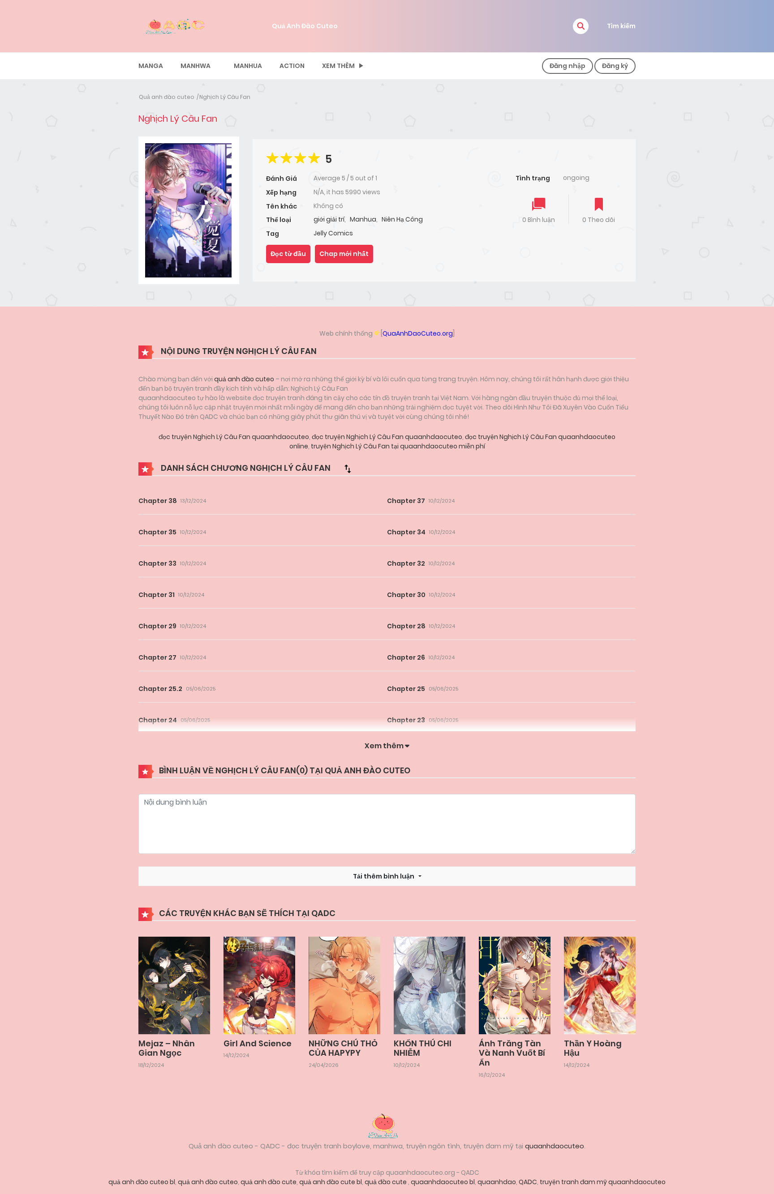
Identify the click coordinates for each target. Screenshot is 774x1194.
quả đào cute (386, 1181)
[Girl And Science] (259, 985)
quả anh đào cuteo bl (141, 1181)
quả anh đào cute (269, 1181)
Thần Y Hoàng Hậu (593, 1048)
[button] (581, 26)
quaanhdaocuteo (554, 1146)
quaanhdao (496, 1181)
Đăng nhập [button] (567, 65)
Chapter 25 (406, 688)
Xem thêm (338, 65)
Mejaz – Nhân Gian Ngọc (166, 1048)
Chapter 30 (406, 594)
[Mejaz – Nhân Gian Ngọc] (174, 985)
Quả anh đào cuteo (166, 97)
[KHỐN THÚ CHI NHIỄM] (429, 985)
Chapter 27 (157, 657)
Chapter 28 (406, 626)
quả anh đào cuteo (244, 379)
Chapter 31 (156, 594)
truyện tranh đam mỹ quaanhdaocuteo (603, 1181)
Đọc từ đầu (288, 253)
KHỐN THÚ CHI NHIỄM (423, 1048)
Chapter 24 (157, 720)
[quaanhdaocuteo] (176, 25)
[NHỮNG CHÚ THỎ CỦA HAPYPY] (344, 985)
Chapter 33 (157, 563)
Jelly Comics (333, 233)
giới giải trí (329, 219)
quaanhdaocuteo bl (443, 1181)
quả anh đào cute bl (330, 1181)
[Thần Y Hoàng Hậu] (600, 985)
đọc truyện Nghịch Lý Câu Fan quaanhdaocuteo (234, 436)
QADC (528, 1181)
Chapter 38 (157, 500)
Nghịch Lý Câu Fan (224, 97)
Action (292, 65)
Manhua (248, 65)
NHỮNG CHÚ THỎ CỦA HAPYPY (343, 1048)
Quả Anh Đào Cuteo (305, 25)
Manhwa (196, 65)
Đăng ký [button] (615, 65)
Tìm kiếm (621, 25)
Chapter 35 (157, 532)
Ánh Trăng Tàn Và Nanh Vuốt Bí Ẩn (512, 1053)
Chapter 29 (157, 626)
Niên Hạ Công (402, 219)
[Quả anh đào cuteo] (387, 1125)
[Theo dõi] (599, 205)
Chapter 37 (406, 500)
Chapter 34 (406, 532)
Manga (150, 65)
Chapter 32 (406, 563)
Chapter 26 (406, 657)
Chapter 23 (406, 720)
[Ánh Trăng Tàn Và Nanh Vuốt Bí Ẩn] (514, 985)
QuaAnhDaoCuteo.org (418, 333)
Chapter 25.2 (160, 688)
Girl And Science (258, 1043)
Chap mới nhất (344, 253)
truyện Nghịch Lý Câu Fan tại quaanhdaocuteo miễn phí (397, 446)
